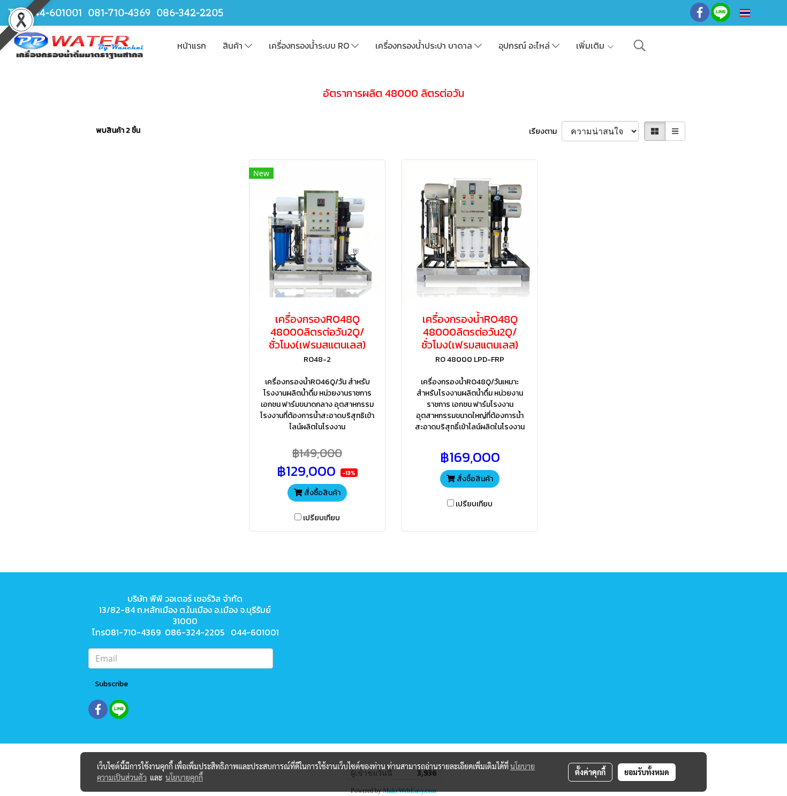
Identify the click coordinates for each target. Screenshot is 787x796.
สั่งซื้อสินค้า (321, 492)
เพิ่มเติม (591, 45)
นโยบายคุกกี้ (184, 777)
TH (757, 13)
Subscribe (111, 683)
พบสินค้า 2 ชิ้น (118, 130)
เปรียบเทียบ (321, 518)
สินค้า (234, 45)
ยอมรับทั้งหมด (646, 772)
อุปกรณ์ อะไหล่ (525, 45)
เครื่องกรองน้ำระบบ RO (310, 45)
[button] (640, 45)
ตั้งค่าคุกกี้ (590, 772)
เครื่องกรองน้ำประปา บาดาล (424, 45)
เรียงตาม (545, 131)
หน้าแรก (191, 45)
